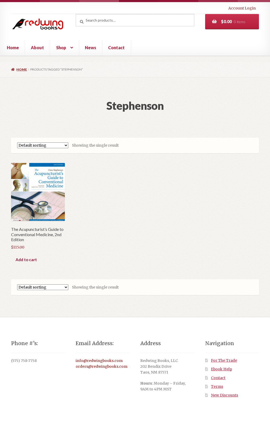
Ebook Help (221, 369)
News (90, 47)
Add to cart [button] (26, 259)
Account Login (242, 8)
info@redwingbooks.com (99, 361)
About (37, 47)
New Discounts (224, 395)
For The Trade (224, 360)
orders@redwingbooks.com (101, 366)
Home (13, 47)
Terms (217, 386)
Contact (116, 47)
